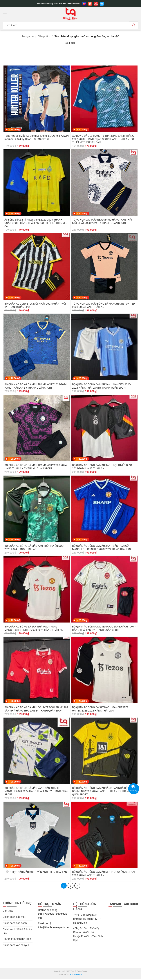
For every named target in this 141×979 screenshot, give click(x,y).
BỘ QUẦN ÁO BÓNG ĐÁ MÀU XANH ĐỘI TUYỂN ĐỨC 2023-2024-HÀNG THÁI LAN (34, 547)
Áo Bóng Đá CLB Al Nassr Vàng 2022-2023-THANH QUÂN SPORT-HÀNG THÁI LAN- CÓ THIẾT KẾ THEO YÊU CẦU (35, 223)
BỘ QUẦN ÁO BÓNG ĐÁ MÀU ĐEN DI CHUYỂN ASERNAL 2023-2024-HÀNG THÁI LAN (103, 873)
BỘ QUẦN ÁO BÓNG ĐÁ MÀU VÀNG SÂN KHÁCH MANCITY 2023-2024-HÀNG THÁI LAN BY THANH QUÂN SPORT (36, 791)
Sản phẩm (44, 36)
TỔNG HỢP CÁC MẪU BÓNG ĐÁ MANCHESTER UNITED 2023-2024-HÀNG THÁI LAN (103, 305)
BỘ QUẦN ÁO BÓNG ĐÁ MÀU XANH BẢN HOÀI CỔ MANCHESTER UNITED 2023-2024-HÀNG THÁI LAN (101, 547)
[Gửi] (133, 25)
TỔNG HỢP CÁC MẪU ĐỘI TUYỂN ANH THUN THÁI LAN (35, 872)
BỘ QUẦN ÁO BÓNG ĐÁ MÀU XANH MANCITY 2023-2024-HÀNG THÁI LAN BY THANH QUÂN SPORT (101, 386)
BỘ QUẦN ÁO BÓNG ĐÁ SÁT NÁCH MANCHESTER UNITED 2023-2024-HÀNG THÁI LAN (100, 709)
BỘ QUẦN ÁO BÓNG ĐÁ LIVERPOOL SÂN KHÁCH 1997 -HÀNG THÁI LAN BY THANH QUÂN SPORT (103, 628)
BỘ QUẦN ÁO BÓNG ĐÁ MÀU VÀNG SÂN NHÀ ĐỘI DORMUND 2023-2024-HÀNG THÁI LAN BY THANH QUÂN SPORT (101, 791)
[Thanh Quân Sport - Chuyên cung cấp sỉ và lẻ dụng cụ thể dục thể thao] (70, 13)
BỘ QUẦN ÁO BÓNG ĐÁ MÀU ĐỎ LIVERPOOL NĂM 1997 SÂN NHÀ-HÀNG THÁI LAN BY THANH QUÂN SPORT (36, 709)
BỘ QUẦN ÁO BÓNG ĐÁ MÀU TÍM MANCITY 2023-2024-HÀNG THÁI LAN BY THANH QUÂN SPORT (35, 386)
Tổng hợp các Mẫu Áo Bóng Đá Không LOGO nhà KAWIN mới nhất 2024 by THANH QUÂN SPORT (36, 137)
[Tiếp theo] (77, 886)
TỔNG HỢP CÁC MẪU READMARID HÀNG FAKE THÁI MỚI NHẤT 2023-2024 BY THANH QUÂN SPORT (102, 221)
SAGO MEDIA (76, 974)
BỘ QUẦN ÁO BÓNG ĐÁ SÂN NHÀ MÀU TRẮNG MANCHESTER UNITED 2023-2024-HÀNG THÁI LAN (33, 628)
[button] (5, 13)
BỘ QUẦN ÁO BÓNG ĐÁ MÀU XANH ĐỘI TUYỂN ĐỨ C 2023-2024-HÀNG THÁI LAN (102, 467)
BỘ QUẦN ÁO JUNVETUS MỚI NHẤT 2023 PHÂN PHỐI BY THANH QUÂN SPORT (35, 305)
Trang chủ (28, 36)
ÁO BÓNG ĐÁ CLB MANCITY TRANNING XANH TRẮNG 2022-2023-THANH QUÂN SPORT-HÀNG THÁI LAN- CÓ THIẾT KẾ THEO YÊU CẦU (103, 139)
